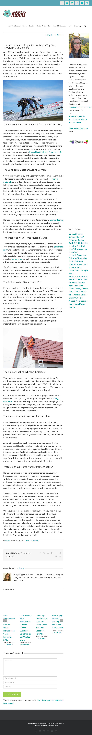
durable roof (17, 259)
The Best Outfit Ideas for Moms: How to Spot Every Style (78, 282)
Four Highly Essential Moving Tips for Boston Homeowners (58, 621)
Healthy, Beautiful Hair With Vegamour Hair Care (78, 249)
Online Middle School (78, 128)
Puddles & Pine (75, 122)
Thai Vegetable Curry (78, 276)
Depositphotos (53, 725)
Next (59, 35)
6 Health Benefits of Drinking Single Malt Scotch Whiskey (78, 258)
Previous (51, 35)
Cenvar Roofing (56, 220)
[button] (85, 26)
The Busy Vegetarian (77, 116)
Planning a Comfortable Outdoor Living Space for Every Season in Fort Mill (41, 624)
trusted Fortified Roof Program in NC (45, 152)
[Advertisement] (79, 189)
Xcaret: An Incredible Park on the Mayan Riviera (78, 304)
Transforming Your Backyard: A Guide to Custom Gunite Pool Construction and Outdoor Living (26, 627)
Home (27, 540)
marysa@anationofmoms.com (80, 107)
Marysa (7, 540)
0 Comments (34, 540)
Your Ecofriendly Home (78, 119)
